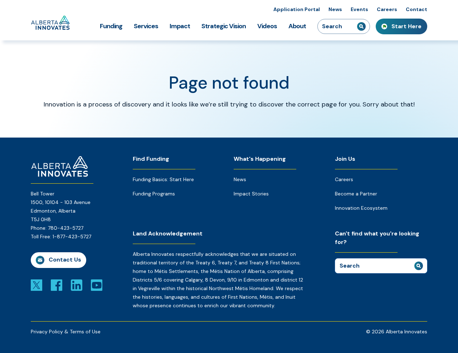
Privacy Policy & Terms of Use (66, 331)
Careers (387, 9)
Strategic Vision (223, 26)
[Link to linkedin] (76, 284)
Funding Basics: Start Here (163, 179)
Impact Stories (251, 193)
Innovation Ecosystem (361, 208)
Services (146, 26)
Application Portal (296, 9)
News (335, 9)
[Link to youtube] (96, 284)
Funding (111, 26)
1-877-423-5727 (72, 236)
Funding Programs (154, 193)
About (297, 26)
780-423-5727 (65, 228)
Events (359, 9)
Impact (180, 26)
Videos (267, 26)
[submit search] (361, 26)
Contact (416, 9)
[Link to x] (36, 284)
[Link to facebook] (56, 284)
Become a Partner (356, 193)
